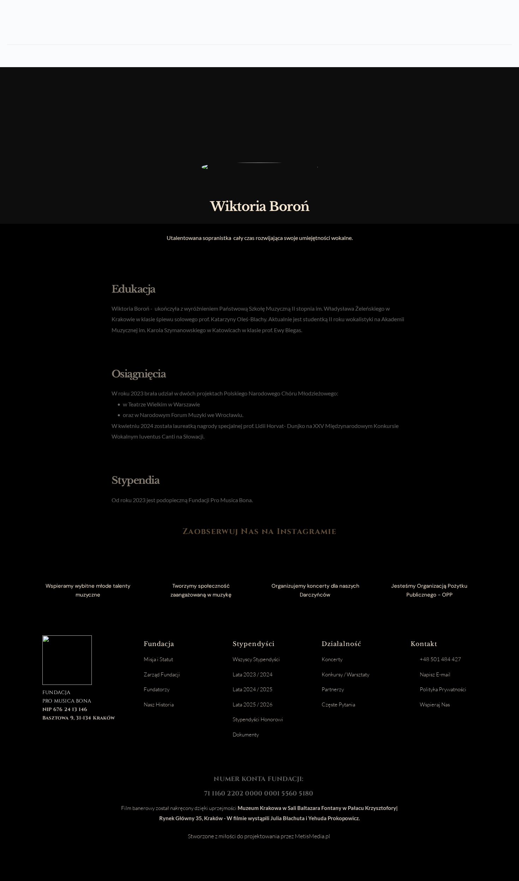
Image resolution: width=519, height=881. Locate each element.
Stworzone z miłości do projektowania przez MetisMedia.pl (259, 836)
